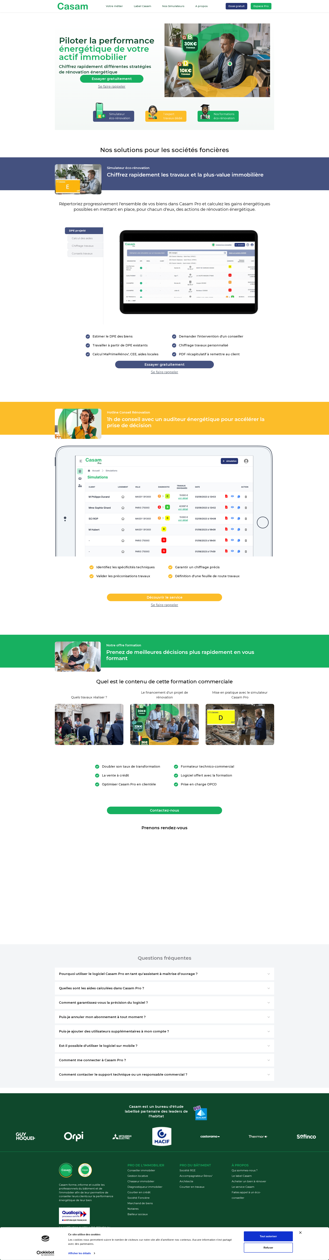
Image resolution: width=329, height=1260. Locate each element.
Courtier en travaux (192, 1186)
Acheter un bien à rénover (249, 1181)
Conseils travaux (82, 253)
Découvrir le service (164, 597)
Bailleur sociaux (137, 1214)
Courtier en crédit (138, 1192)
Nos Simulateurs (173, 6)
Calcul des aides (82, 238)
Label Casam (142, 6)
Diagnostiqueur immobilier (144, 1186)
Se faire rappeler (111, 86)
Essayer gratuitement (112, 79)
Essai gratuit (236, 6)
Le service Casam (243, 1186)
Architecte (186, 1181)
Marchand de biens (140, 1203)
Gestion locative (137, 1175)
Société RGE (188, 1170)
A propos (201, 6)
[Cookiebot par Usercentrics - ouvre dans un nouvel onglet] (45, 1253)
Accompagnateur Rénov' (196, 1175)
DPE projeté (77, 230)
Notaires (132, 1208)
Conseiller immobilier (141, 1170)
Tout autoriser (268, 1236)
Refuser (268, 1247)
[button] (164, 974)
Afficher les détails (79, 1253)
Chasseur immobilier (140, 1181)
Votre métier (114, 6)
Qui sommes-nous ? (245, 1170)
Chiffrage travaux (83, 245)
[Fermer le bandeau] (300, 1232)
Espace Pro (261, 6)
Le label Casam (242, 1175)
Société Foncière (138, 1197)
